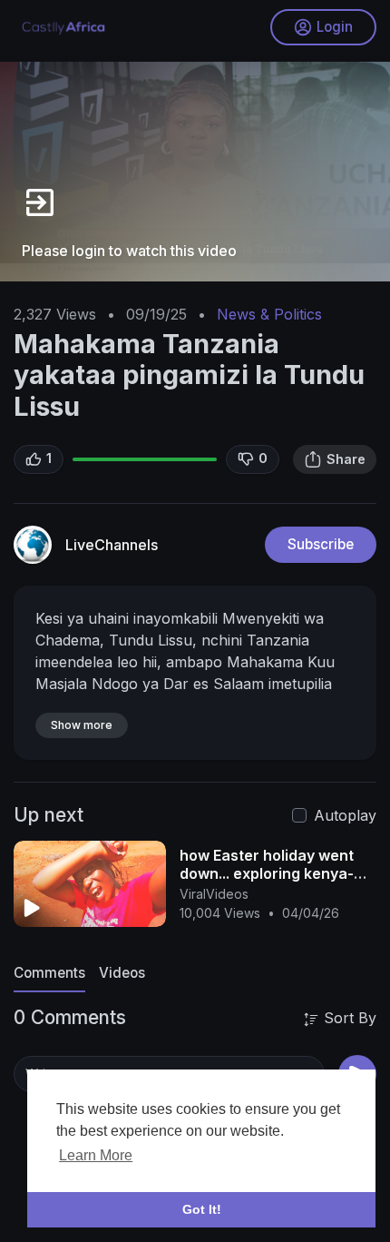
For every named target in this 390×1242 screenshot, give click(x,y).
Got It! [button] (201, 1209)
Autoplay (345, 815)
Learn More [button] (95, 1155)
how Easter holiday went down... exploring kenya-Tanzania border (267, 873)
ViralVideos (214, 894)
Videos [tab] (122, 972)
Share (346, 459)
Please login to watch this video (129, 251)
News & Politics (269, 314)
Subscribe (321, 544)
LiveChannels (111, 545)
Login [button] (335, 26)
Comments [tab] (49, 972)
